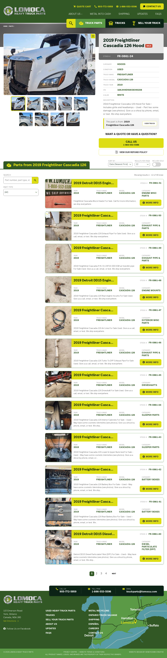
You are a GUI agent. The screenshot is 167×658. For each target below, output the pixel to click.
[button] (18, 103)
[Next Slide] (91, 65)
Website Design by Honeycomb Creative (146, 652)
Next (114, 574)
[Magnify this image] (49, 64)
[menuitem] (75, 14)
